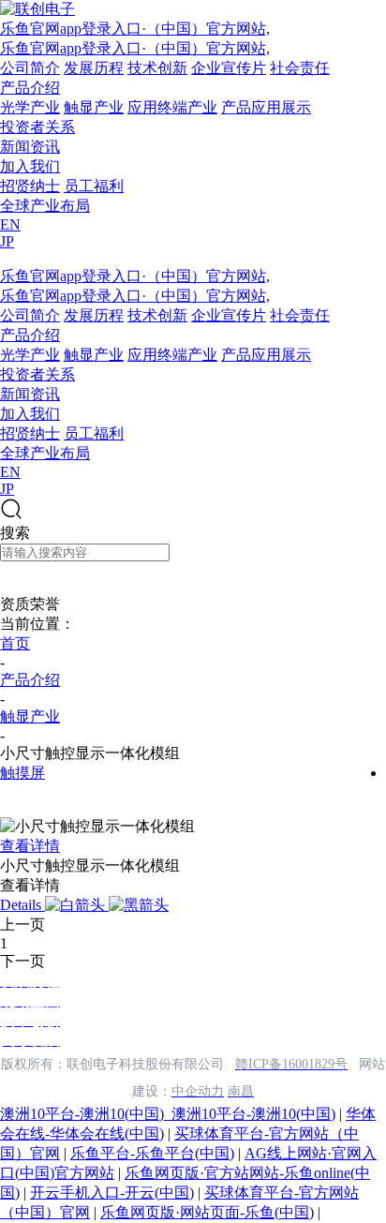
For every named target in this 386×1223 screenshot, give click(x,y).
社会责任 (300, 68)
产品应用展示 (266, 107)
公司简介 (30, 68)
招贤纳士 (30, 186)
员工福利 (94, 186)
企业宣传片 (228, 68)
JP (7, 241)
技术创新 (157, 68)
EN (10, 224)
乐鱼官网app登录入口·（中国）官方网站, (135, 29)
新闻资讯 (30, 147)
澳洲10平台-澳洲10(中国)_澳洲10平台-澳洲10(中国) (167, 1114)
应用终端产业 (172, 107)
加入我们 (30, 166)
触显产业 (94, 107)
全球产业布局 (45, 206)
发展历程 (94, 68)
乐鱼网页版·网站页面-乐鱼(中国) (207, 1212)
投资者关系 (37, 127)
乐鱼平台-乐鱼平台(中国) (152, 1153)
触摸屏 (22, 773)
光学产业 (30, 107)
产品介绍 (30, 88)
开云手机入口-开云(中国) (112, 1193)
